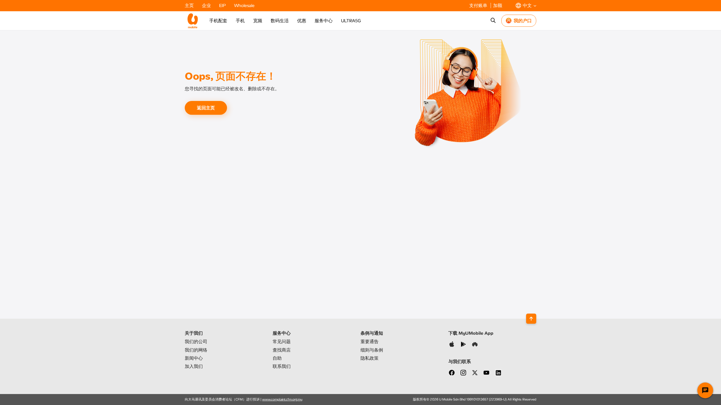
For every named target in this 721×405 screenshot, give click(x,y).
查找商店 (282, 350)
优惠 (301, 20)
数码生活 (280, 20)
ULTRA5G (351, 20)
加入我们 (194, 366)
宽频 (257, 20)
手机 (240, 20)
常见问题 (282, 341)
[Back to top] (531, 319)
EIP (223, 5)
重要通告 (369, 341)
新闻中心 (194, 358)
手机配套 (218, 20)
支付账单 (478, 5)
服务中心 (324, 20)
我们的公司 (196, 341)
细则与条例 (371, 350)
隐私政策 (369, 358)
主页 (190, 5)
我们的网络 (196, 350)
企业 (207, 5)
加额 (497, 5)
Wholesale (244, 5)
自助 (277, 358)
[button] (526, 5)
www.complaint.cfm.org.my (282, 399)
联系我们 (282, 366)
